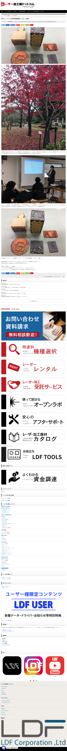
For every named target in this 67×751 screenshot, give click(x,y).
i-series (3, 565)
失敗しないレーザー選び (6, 577)
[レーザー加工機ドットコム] (17, 7)
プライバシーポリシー (6, 644)
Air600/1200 (4, 561)
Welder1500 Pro (5, 563)
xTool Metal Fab (4, 527)
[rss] (30, 680)
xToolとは (3, 516)
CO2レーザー (17, 21)
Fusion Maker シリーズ (6, 509)
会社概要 (3, 638)
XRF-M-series (4, 539)
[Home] (2, 12)
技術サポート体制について (6, 586)
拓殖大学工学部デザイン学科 (52, 21)
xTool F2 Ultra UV (5, 523)
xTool (2, 690)
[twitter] (33, 680)
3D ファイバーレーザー (6, 549)
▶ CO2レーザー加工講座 (5, 500)
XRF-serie (3, 538)
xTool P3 (3, 519)
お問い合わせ (4, 641)
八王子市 (46, 21)
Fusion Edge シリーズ (6, 511)
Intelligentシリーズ (5, 569)
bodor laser (4, 557)
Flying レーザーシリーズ (6, 554)
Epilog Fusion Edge (25, 21)
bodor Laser (3, 688)
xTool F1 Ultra (4, 520)
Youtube (54, 676)
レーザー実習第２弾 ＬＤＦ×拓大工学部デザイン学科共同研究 (13, 287)
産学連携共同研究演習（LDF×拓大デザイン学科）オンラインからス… (14, 296)
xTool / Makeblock (6, 514)
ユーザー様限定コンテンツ (6, 702)
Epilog (20, 21)
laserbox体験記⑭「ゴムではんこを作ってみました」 (11, 284)
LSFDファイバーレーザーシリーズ (8, 547)
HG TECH (4, 542)
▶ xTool (2, 491)
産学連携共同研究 (10, 21)
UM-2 (3, 537)
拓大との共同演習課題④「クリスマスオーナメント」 (52, 276)
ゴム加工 (43, 21)
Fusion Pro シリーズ (5, 512)
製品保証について (5, 587)
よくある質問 (4, 643)
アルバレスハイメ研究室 (37, 21)
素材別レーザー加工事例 (6, 578)
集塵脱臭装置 (4, 568)
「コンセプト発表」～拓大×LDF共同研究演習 (10, 290)
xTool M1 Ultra (4, 524)
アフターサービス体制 (5, 700)
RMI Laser (4, 535)
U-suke (33, 21)
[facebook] (36, 680)
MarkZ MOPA (6, 533)
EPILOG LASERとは (5, 508)
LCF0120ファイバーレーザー (7, 553)
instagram (33, 676)
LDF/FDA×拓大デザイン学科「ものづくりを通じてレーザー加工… (14, 293)
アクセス (3, 640)
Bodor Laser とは (4, 558)
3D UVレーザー (4, 550)
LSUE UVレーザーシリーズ (7, 552)
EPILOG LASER (5, 506)
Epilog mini (29, 21)
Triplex (3, 545)
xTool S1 (3, 526)
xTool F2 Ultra (4, 522)
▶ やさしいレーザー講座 (5, 498)
